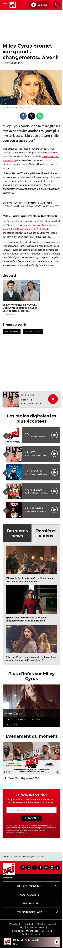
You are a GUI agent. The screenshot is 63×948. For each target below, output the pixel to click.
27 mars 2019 (53, 206)
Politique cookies (36, 927)
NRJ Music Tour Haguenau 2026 (21, 778)
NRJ (27, 433)
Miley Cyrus (13, 713)
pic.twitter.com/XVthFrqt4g (38, 202)
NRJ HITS (26, 399)
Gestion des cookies (31, 934)
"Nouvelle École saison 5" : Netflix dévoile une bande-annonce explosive (30, 579)
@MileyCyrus (14, 202)
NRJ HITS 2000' (33, 489)
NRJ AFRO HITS (34, 508)
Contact (29, 924)
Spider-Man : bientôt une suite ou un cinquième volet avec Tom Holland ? (26, 619)
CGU (21, 927)
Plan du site (15, 924)
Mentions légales (45, 924)
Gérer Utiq (47, 930)
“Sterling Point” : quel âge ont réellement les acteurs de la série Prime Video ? (31, 658)
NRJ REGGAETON (35, 470)
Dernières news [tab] (17, 533)
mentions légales (37, 830)
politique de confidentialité (16, 832)
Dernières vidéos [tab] (46, 533)
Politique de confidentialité (24, 930)
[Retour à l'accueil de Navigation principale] (13, 5)
